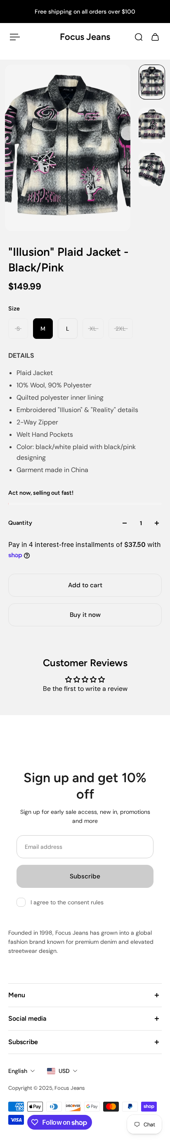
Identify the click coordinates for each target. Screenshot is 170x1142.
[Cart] (155, 37)
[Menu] (15, 37)
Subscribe (85, 876)
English (17, 1071)
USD (64, 1071)
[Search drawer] (138, 37)
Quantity (20, 522)
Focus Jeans (85, 36)
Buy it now (85, 615)
